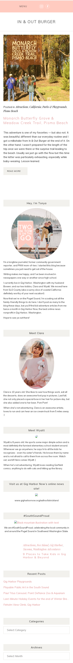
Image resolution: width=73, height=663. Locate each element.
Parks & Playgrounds (54, 107)
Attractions (21, 107)
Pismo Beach (10, 111)
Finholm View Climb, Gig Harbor (21, 604)
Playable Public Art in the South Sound (26, 587)
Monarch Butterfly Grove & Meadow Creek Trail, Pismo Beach (35, 120)
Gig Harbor (56, 545)
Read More (14, 171)
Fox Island (43, 545)
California (35, 107)
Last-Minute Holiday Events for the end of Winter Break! (36, 599)
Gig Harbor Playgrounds (17, 581)
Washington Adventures (46, 549)
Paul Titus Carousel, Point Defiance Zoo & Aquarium (34, 593)
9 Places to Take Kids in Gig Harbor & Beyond (44, 555)
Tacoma (27, 549)
